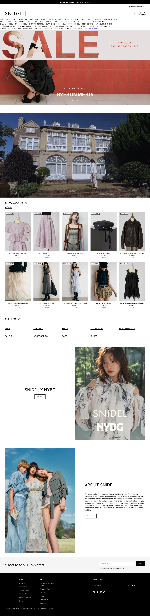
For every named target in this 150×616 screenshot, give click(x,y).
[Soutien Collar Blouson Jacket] (132, 231)
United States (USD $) (137, 6)
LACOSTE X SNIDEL (36, 24)
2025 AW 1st (4, 29)
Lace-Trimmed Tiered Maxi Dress (75, 303)
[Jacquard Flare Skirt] (46, 231)
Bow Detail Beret (103, 253)
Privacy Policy (24, 594)
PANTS (9, 22)
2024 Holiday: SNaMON (62, 29)
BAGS (42, 22)
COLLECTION (71, 26)
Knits (65, 328)
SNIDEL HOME (70, 22)
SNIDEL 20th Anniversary (32, 29)
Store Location (24, 590)
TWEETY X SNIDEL (40, 26)
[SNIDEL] (13, 13)
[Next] (27, 13)
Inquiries (43, 603)
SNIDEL (18, 608)
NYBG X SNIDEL (21, 24)
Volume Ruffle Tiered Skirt (18, 303)
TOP (13, 19)
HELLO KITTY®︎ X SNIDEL (71, 24)
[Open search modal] (135, 14)
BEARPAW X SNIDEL (57, 26)
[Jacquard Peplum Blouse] (18, 231)
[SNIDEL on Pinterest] (97, 592)
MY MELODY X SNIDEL (104, 24)
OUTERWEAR (40, 19)
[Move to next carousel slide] (77, 100)
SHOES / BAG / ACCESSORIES (58, 19)
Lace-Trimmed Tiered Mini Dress (132, 303)
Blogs (21, 601)
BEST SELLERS (83, 22)
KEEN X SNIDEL (87, 24)
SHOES (48, 22)
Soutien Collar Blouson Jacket (132, 253)
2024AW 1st (78, 29)
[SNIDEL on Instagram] (101, 592)
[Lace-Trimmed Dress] (46, 281)
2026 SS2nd (83, 26)
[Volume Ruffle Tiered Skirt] (18, 281)
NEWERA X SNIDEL (24, 26)
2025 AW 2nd (106, 26)
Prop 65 (43, 593)
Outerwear (97, 328)
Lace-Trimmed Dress (46, 303)
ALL (83, 19)
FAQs (42, 596)
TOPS (89, 19)
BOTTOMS (29, 19)
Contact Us (44, 600)
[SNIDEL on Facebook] (94, 592)
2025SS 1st (48, 29)
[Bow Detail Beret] (104, 231)
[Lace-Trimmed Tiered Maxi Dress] (75, 281)
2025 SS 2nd (16, 29)
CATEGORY (75, 19)
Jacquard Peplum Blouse (18, 253)
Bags (64, 336)
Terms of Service (25, 597)
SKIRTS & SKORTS (110, 19)
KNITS (2, 22)
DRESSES (97, 19)
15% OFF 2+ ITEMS (91, 29)
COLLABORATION (97, 22)
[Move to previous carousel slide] (72, 100)
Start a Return (24, 587)
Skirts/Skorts (127, 328)
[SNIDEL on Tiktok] (104, 592)
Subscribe (131, 585)
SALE (8, 19)
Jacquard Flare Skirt (46, 253)
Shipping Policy (45, 589)
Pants (8, 336)
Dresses (38, 328)
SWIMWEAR (58, 22)
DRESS (20, 19)
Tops (7, 328)
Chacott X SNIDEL (6, 24)
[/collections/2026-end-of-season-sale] (75, 67)
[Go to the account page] (140, 14)
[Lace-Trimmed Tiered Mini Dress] (132, 281)
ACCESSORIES (32, 22)
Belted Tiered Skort (103, 303)
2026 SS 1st (94, 26)
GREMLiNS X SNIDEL (7, 26)
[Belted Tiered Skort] (104, 281)
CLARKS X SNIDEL (52, 24)
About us (22, 583)
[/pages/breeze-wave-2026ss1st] (75, 155)
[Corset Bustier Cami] (75, 231)
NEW (1, 19)
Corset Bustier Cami (75, 253)
